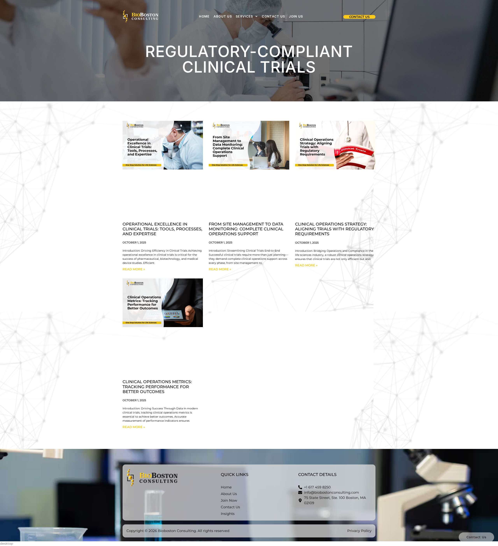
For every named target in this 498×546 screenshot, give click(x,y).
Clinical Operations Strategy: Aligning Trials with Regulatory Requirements (334, 229)
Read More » (134, 269)
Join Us (296, 16)
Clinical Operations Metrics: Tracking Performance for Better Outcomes (157, 386)
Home (204, 16)
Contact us (273, 16)
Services (244, 16)
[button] (359, 17)
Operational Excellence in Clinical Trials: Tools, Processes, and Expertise (162, 229)
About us (223, 16)
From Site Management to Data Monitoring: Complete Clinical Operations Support (246, 229)
